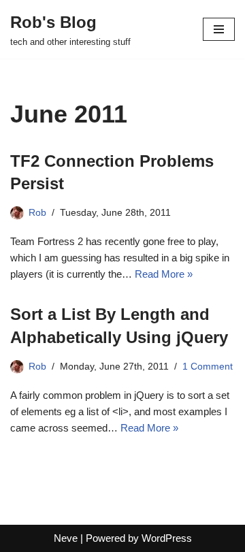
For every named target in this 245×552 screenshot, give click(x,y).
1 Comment (207, 366)
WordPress (167, 538)
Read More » (164, 274)
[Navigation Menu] (219, 29)
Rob (37, 213)
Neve (66, 538)
